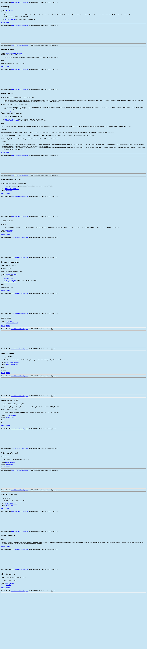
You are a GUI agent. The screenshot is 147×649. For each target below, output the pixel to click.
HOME (3, 22)
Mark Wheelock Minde (10, 280)
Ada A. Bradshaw (10, 505)
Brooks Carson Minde (10, 282)
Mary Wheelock (10, 190)
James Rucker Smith (10, 415)
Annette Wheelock (11, 417)
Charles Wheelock (10, 462)
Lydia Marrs (9, 231)
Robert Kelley (9, 230)
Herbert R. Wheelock (11, 504)
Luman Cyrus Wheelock (12, 362)
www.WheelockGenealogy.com (19, 2)
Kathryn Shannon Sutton (12, 364)
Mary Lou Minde (8, 278)
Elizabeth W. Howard (10, 19)
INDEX (8, 22)
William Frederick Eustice (12, 189)
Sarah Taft (8, 585)
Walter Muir (8, 321)
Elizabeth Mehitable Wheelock (14, 53)
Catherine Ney (10, 464)
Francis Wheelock (10, 112)
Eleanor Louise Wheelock (12, 274)
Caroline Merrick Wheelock (11, 120)
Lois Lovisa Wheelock (12, 323)
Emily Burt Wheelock (10, 119)
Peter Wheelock (9, 583)
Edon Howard (9, 10)
